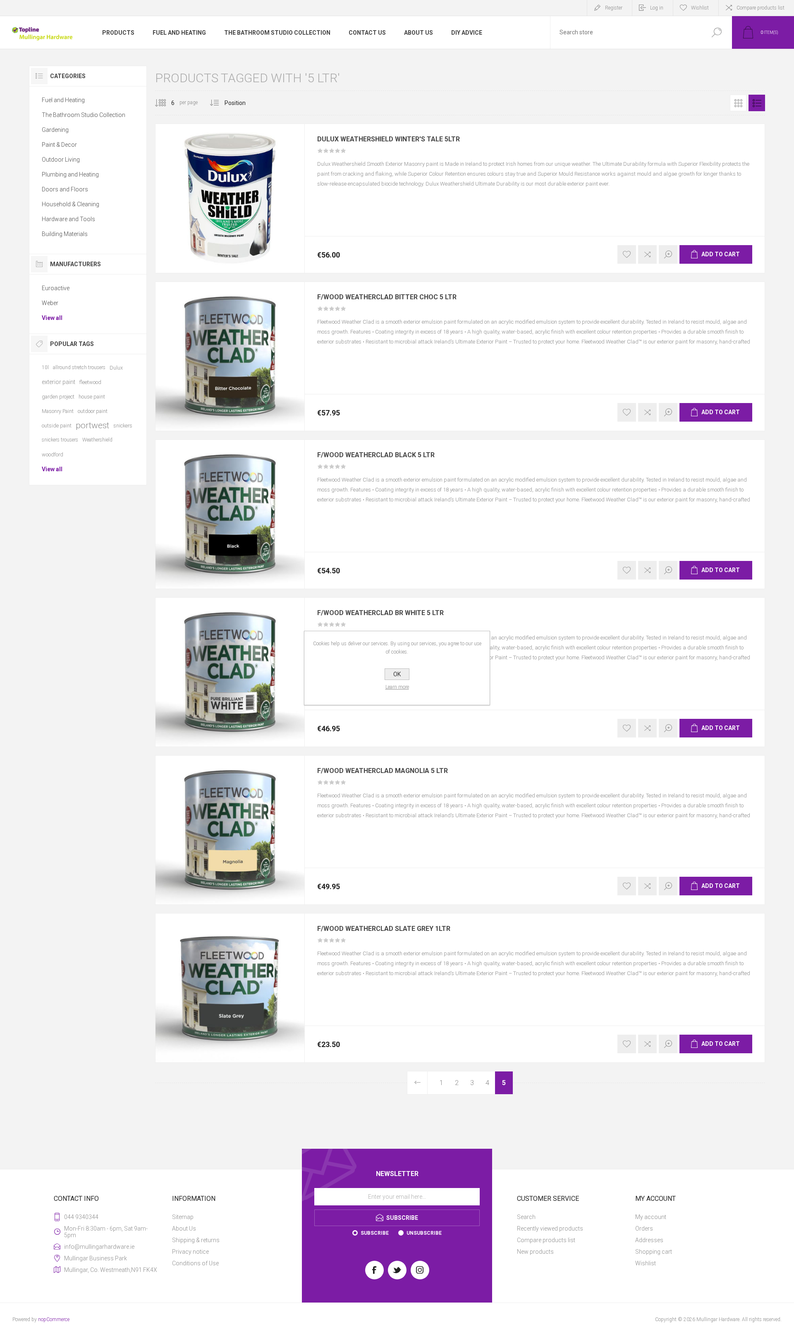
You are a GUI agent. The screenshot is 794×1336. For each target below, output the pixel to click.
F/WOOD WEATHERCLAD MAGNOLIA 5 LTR (382, 771)
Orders (644, 1228)
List (757, 103)
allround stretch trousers (79, 367)
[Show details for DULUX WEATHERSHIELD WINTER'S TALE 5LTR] (229, 198)
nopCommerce (53, 1319)
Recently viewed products (550, 1228)
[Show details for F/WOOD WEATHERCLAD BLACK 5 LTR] (229, 514)
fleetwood (90, 382)
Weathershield (97, 440)
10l (45, 367)
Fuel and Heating (63, 100)
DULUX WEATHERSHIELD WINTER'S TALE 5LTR (388, 139)
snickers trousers (60, 440)
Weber (50, 303)
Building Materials (65, 234)
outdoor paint (93, 411)
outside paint (57, 425)
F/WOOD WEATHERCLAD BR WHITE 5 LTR (380, 613)
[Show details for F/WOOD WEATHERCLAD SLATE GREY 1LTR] (229, 988)
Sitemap (183, 1217)
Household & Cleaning (70, 204)
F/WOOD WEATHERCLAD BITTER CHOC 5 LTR (387, 297)
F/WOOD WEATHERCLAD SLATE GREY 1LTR (383, 929)
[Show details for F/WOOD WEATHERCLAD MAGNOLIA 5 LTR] (229, 830)
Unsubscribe (424, 1233)
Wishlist (645, 1263)
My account (650, 1217)
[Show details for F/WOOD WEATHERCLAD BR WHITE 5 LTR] (229, 672)
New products (535, 1251)
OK (397, 674)
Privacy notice (190, 1251)
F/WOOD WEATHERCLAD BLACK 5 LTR (376, 455)
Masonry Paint (58, 411)
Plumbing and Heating (70, 174)
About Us (184, 1228)
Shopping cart (653, 1251)
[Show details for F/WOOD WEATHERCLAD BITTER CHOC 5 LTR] (229, 356)
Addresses (649, 1240)
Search (526, 1217)
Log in (656, 8)
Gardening (55, 129)
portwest (92, 425)
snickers (122, 425)
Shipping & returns (196, 1240)
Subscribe (375, 1233)
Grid (738, 103)
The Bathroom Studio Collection (83, 115)
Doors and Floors (65, 189)
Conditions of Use (195, 1263)
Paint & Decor (59, 144)
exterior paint (58, 382)
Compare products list (760, 8)
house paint (92, 397)
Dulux (116, 368)
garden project (58, 397)
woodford (52, 454)
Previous (417, 1082)
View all (52, 318)
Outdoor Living (61, 159)
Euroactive (55, 288)
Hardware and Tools (68, 219)
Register (613, 8)
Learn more (397, 687)
